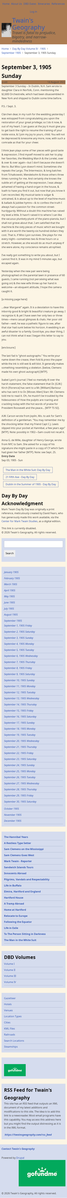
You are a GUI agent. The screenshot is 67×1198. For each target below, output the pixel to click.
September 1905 (11, 53)
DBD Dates (30, 4)
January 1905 (11, 572)
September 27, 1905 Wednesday (21, 783)
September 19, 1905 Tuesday (19, 735)
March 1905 (10, 584)
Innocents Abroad (15, 873)
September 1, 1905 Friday (18, 625)
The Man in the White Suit (20, 940)
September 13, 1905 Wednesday (21, 698)
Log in (33, 11)
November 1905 (13, 815)
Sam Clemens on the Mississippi (24, 849)
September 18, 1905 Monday (19, 728)
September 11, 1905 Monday (19, 686)
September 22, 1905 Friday (18, 753)
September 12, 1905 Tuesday (19, 692)
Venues (8, 1010)
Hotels (8, 1004)
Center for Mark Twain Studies (20, 521)
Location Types (13, 1016)
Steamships (11, 1046)
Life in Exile (11, 928)
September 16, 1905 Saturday (20, 716)
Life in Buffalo (13, 885)
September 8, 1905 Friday (18, 668)
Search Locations (14, 1040)
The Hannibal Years (16, 837)
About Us (16, 4)
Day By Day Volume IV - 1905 (29, 48)
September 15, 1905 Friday (18, 710)
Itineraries (44, 4)
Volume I (9, 964)
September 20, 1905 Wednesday (21, 741)
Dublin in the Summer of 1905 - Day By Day (31, 484)
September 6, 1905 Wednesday (21, 656)
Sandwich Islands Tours (18, 867)
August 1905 (11, 614)
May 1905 (9, 596)
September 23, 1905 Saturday (20, 759)
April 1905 (9, 590)
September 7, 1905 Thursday (19, 662)
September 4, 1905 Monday (19, 644)
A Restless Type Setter (17, 843)
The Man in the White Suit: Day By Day (28, 470)
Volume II (9, 970)
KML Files (9, 1028)
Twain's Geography (28, 23)
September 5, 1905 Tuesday (19, 650)
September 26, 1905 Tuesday (19, 777)
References (58, 4)
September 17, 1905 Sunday (19, 722)
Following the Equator (18, 922)
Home (6, 4)
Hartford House (13, 897)
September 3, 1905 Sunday (18, 638)
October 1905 (11, 808)
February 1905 (12, 578)
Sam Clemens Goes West (19, 855)
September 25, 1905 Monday (19, 771)
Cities (7, 1022)
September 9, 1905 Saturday (19, 674)
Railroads (9, 1034)
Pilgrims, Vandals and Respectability (26, 879)
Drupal (20, 1157)
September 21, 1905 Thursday (20, 747)
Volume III (10, 976)
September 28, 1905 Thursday (20, 789)
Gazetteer (10, 998)
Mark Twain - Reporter (18, 861)
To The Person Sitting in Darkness (25, 934)
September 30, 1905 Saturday (20, 801)
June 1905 (9, 602)
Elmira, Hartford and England (22, 891)
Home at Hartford (15, 909)
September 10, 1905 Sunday (19, 680)
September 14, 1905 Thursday (20, 704)
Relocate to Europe (15, 916)
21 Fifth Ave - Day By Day (20, 477)
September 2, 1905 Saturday (19, 631)
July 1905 (9, 608)
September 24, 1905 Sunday (19, 765)
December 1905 (12, 821)
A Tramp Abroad (14, 903)
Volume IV (10, 982)
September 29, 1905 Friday (18, 795)
